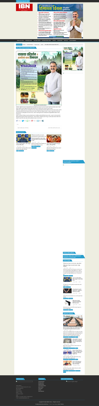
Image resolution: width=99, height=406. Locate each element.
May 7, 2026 (19, 146)
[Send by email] (39, 121)
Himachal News (66, 348)
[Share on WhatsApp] (28, 121)
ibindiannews (27, 50)
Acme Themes (61, 404)
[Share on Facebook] (18, 121)
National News (21, 150)
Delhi (17, 124)
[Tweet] (24, 121)
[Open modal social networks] (43, 121)
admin (23, 146)
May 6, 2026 (34, 142)
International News (37, 146)
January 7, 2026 (66, 344)
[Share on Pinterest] (33, 121)
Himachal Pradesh (72, 348)
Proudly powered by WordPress (41, 404)
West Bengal (71, 275)
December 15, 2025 (76, 365)
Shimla (77, 348)
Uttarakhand (71, 298)
